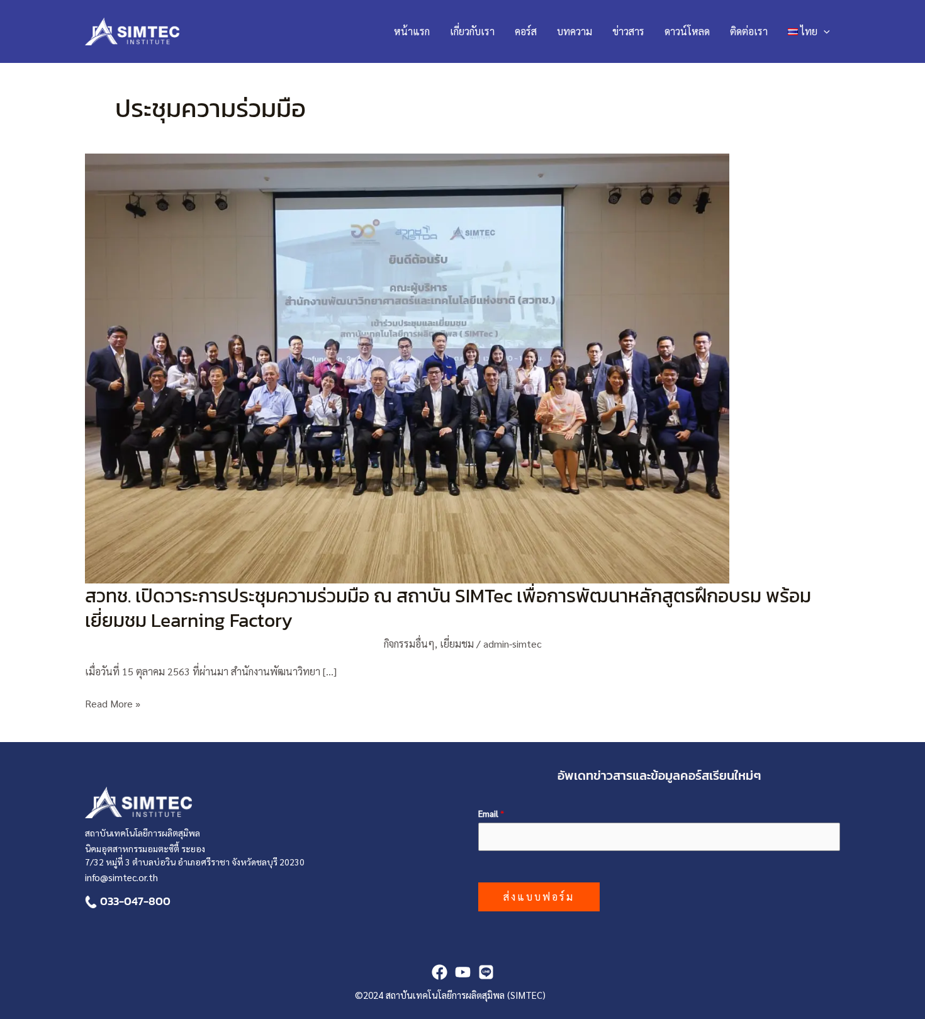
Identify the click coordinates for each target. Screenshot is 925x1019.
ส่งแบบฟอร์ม (539, 896)
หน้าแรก (412, 31)
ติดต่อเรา (749, 31)
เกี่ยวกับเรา (472, 31)
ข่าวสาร (628, 31)
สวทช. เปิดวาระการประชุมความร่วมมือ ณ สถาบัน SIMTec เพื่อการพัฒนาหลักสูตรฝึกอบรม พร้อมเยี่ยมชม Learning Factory (448, 608)
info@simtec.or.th (121, 877)
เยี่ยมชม (457, 643)
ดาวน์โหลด (687, 31)
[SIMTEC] (486, 972)
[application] (823, 31)
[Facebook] (439, 972)
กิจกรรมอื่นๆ (409, 643)
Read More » (112, 703)
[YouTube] (463, 972)
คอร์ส (526, 31)
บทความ (574, 31)
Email (491, 813)
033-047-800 (135, 900)
